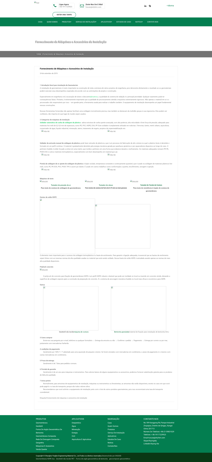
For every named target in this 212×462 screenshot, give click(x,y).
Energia (75, 433)
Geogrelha (40, 443)
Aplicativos (106, 22)
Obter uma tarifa (64, 15)
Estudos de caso (123, 22)
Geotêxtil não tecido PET (65, 459)
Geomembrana (41, 423)
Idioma (171, 5)
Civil (73, 436)
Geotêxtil (39, 426)
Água (74, 426)
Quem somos (52, 22)
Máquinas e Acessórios (45, 446)
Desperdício (76, 423)
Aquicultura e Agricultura (81, 439)
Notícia (138, 22)
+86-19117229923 (65, 7)
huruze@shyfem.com (93, 7)
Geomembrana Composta (46, 436)
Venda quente (41, 449)
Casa (40, 22)
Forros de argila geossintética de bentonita (92, 459)
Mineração (76, 429)
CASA (38, 54)
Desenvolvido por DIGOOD (111, 456)
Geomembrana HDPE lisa (45, 459)
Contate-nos (152, 22)
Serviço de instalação (85, 22)
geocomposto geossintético (119, 459)
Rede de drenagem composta (47, 439)
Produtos (66, 22)
